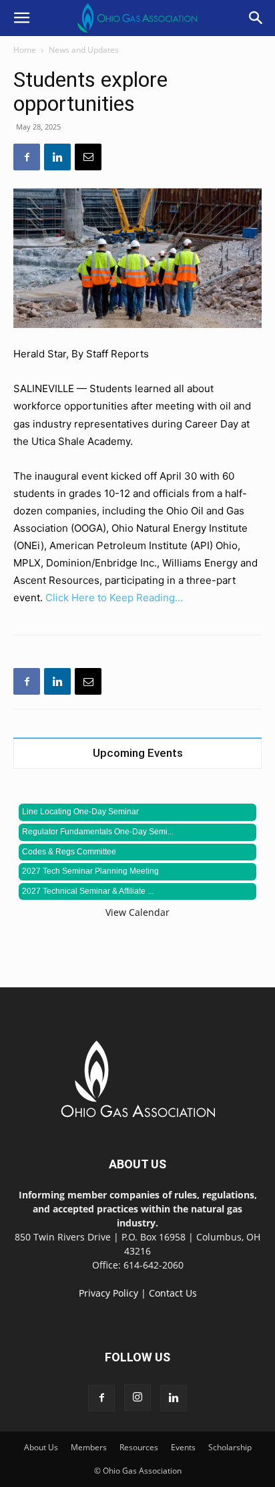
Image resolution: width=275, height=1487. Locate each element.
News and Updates (84, 49)
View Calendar (137, 912)
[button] (21, 18)
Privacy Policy (108, 1293)
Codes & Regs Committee (69, 851)
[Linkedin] (57, 157)
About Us (41, 1447)
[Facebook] (26, 157)
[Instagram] (137, 1397)
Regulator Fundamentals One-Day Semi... (98, 831)
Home (24, 49)
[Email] (88, 157)
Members (89, 1447)
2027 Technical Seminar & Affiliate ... (88, 891)
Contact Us (173, 1293)
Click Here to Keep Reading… (114, 597)
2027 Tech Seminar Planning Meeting (90, 871)
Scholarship (230, 1447)
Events (183, 1447)
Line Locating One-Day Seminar (80, 811)
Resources (138, 1447)
